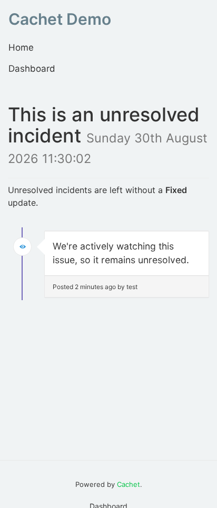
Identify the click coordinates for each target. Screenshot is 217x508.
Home (21, 47)
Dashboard (31, 68)
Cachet (128, 484)
